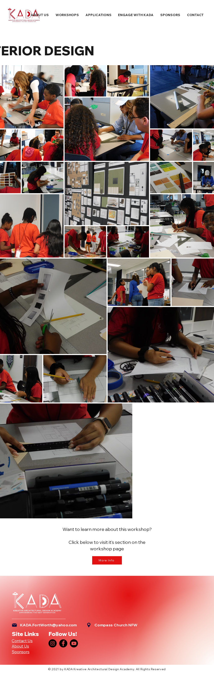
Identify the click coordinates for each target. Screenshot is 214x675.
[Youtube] (74, 643)
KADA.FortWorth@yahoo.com (48, 625)
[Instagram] (52, 643)
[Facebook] (63, 643)
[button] (39, 15)
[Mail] (14, 625)
